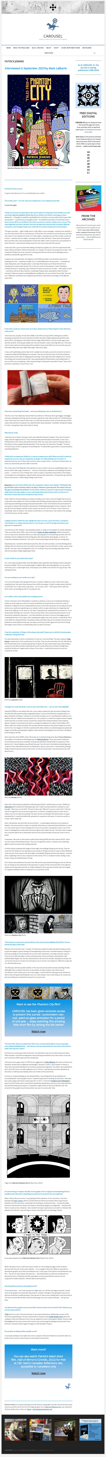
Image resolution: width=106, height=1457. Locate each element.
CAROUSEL (53, 36)
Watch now (38, 1031)
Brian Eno (8, 485)
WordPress (33, 1450)
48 (88, 163)
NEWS (8, 48)
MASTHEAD (49, 53)
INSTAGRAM (86, 48)
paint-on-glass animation (47, 532)
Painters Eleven (43, 739)
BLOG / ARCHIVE (38, 48)
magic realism (18, 1201)
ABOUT (48, 48)
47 (88, 160)
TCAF (7, 1314)
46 (88, 157)
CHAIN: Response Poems (70, 48)
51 (88, 172)
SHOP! (56, 48)
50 (88, 169)
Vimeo (29, 1409)
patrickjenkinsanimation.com (42, 1409)
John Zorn (8, 807)
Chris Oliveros (50, 1062)
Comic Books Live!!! (56, 1317)
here (56, 168)
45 (88, 154)
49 (88, 166)
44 (88, 151)
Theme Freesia (24, 1450)
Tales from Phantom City (53, 1407)
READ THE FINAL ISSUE (21, 48)
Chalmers (54, 1081)
